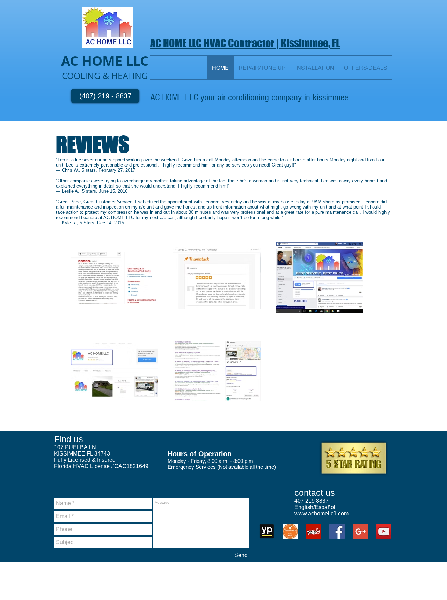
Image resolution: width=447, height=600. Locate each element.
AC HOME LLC (177, 43)
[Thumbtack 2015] (290, 531)
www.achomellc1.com (321, 513)
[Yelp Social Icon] (313, 531)
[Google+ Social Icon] (360, 531)
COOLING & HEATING (105, 76)
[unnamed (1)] (266, 531)
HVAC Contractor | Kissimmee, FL (272, 43)
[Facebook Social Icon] (337, 531)
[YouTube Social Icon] (383, 531)
